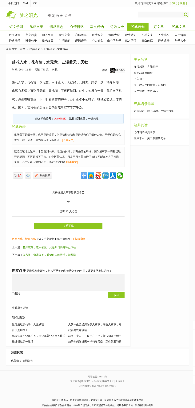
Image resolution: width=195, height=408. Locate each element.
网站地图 (92, 376)
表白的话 (147, 40)
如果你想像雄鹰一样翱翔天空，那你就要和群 (94, 341)
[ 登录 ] (173, 3)
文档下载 (68, 225)
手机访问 (13, 3)
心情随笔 (81, 34)
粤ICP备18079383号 (106, 385)
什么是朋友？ (20, 330)
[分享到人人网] (113, 175)
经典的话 (141, 125)
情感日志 (56, 27)
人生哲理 (180, 34)
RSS (35, 3)
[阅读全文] (68, 140)
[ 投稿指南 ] (80, 238)
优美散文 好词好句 (22, 360)
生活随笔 (64, 40)
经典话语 (163, 40)
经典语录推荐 (144, 104)
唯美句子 (31, 40)
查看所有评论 (20, 307)
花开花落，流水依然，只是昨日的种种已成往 (49, 247)
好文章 (158, 27)
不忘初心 (139, 78)
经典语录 (14, 40)
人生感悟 (163, 34)
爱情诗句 (130, 34)
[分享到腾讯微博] (105, 175)
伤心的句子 (114, 40)
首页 (22, 49)
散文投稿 (17, 238)
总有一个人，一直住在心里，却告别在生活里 (94, 335)
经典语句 (138, 27)
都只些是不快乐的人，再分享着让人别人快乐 (38, 335)
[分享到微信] (120, 175)
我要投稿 (45, 175)
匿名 (17, 293)
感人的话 (130, 40)
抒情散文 (97, 34)
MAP (26, 3)
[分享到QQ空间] (91, 175)
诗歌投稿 (30, 238)
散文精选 (97, 27)
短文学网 (16, 27)
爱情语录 (81, 40)
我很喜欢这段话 (77, 330)
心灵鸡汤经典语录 (144, 132)
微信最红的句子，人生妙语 (28, 324)
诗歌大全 (117, 27)
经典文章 (179, 27)
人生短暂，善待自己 (146, 91)
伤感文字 (147, 34)
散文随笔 (14, 34)
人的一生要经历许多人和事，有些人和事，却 (94, 324)
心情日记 (77, 27)
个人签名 (97, 40)
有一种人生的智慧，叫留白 (150, 85)
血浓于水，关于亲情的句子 (150, 138)
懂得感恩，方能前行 (146, 66)
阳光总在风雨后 (143, 72)
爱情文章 (64, 34)
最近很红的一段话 (22, 341)
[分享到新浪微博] (98, 175)
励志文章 (48, 40)
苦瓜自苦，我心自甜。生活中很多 (154, 111)
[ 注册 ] (182, 3)
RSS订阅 (102, 376)
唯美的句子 (108, 381)
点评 (116, 295)
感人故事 (48, 34)
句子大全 (180, 40)
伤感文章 (36, 27)
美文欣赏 (31, 34)
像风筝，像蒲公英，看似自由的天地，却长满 (49, 254)
